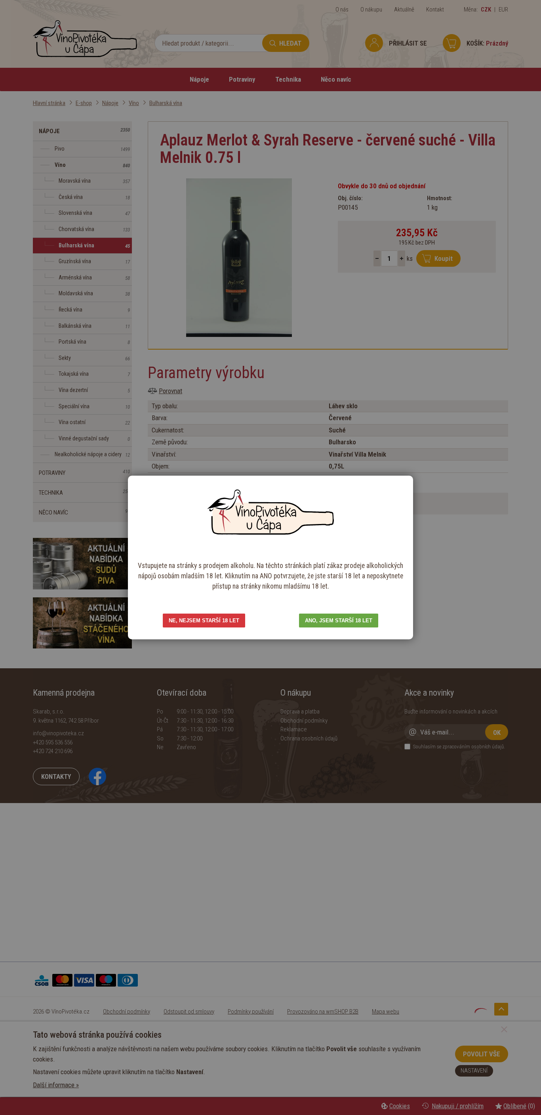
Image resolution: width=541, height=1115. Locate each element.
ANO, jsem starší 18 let (338, 620)
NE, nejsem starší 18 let (204, 620)
